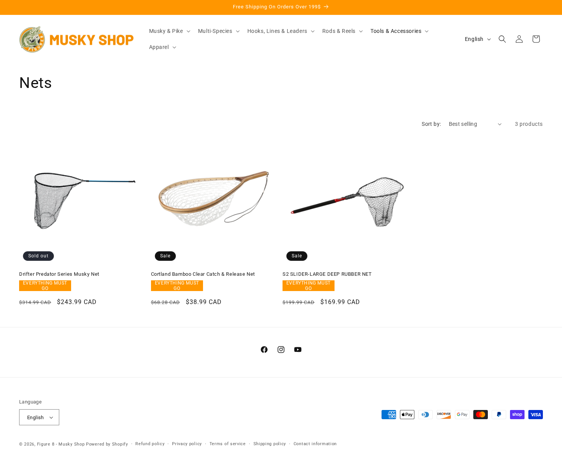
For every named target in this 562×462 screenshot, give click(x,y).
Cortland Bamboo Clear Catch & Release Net (203, 274)
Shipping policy (269, 443)
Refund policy (149, 443)
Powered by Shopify (107, 444)
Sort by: (431, 124)
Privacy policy (187, 443)
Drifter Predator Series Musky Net (59, 274)
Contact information (315, 443)
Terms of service (228, 443)
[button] (169, 31)
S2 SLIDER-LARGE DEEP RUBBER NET (327, 274)
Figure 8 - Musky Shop (61, 444)
